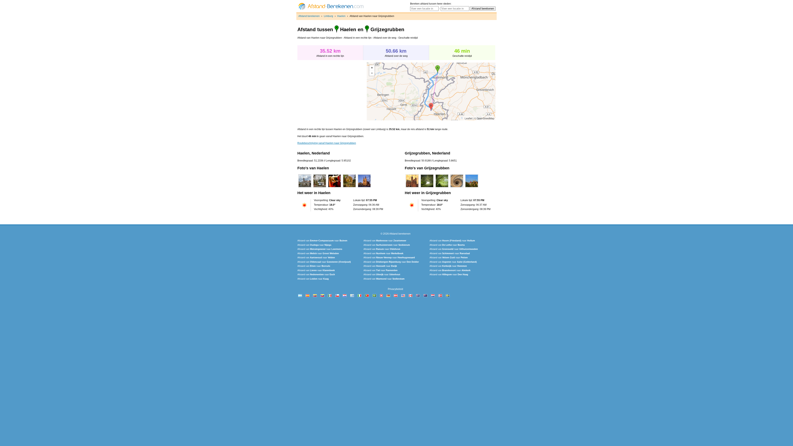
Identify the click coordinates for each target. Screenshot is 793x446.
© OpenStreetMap (484, 118)
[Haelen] (304, 187)
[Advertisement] (332, 91)
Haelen (341, 16)
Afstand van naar (322, 240)
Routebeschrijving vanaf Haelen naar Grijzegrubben (326, 143)
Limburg (328, 16)
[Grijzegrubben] (412, 187)
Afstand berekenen (309, 16)
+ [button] (372, 67)
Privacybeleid (395, 289)
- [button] (372, 73)
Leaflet (468, 118)
